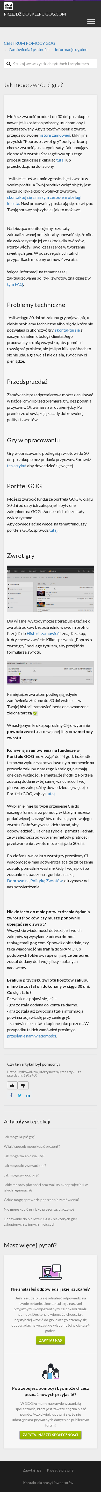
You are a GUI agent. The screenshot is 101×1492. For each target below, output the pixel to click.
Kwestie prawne (60, 1470)
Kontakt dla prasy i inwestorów (48, 1482)
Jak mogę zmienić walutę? (24, 1156)
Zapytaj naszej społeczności (50, 1435)
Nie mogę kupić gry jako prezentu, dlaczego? (39, 1209)
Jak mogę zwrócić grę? (21, 1175)
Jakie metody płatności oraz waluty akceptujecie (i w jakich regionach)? (46, 1187)
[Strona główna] (8, 6)
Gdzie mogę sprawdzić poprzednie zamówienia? (42, 1199)
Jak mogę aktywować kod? (25, 1165)
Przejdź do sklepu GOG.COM (35, 13)
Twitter (20, 1095)
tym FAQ (15, 284)
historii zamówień (54, 135)
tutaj (60, 159)
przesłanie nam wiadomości (31, 1035)
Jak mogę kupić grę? (19, 1137)
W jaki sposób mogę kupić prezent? (32, 1146)
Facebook (11, 1095)
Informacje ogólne (71, 49)
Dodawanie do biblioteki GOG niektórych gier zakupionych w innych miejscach (40, 1221)
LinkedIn (28, 1095)
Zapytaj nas (50, 1340)
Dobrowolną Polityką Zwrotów (35, 880)
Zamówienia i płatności (29, 49)
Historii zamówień (43, 633)
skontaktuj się (67, 329)
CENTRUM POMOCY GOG (29, 43)
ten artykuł (16, 465)
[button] (91, 21)
